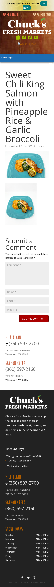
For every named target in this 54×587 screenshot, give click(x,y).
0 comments (40, 146)
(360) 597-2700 (24, 343)
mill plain (12, 15)
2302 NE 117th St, (14, 376)
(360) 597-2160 (20, 369)
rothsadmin (13, 146)
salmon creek (43, 15)
